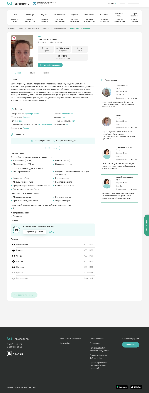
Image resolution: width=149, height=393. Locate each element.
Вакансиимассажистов (89, 20)
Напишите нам (147, 225)
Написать (130, 345)
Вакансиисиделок (44, 20)
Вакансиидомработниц (59, 20)
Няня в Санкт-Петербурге (70, 339)
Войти (51, 232)
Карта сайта (65, 343)
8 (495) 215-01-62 (14, 344)
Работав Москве (134, 20)
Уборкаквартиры (134, 15)
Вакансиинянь (15, 20)
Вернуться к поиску (25, 295)
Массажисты (89, 15)
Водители (74, 15)
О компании (95, 343)
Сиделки (44, 15)
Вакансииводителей (74, 20)
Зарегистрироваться (34, 232)
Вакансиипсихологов (104, 20)
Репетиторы (29, 15)
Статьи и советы (97, 339)
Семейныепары (119, 15)
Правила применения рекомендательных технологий (98, 365)
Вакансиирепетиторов (30, 20)
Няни (15, 15)
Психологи (104, 15)
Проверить (53, 148)
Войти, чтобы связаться (50, 65)
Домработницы (60, 15)
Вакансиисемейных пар (119, 20)
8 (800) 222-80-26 (14, 347)
